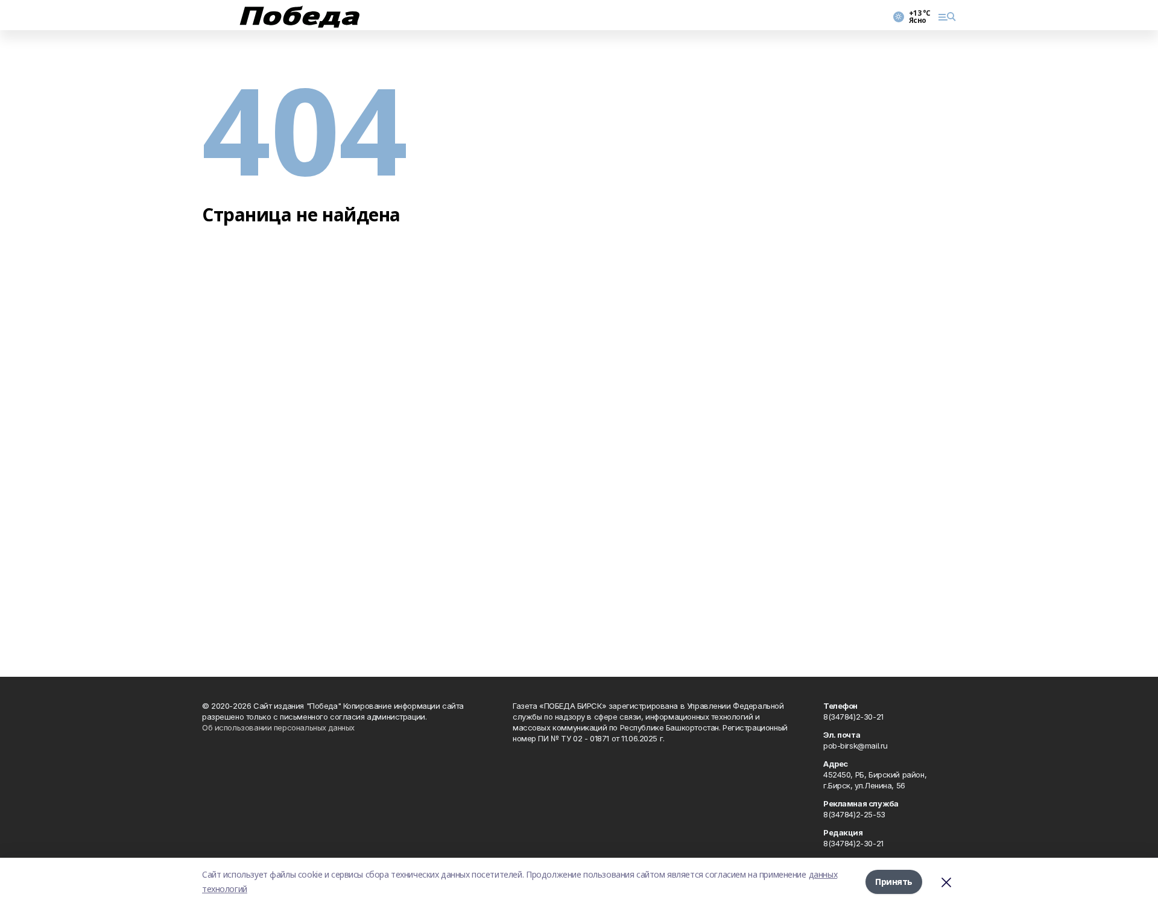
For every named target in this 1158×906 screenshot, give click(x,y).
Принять (894, 881)
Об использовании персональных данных (278, 727)
